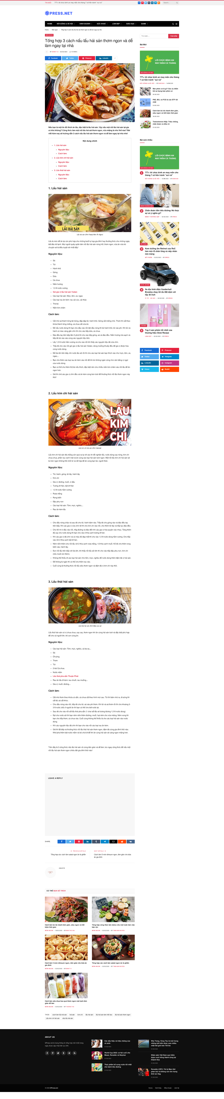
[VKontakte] (36, 173)
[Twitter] (36, 139)
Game (143, 24)
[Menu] (176, 24)
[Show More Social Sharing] (115, 58)
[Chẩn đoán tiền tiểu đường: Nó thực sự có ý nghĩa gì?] (159, 195)
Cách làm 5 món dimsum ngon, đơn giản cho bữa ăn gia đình (66, 964)
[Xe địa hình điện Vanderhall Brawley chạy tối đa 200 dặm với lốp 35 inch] (159, 274)
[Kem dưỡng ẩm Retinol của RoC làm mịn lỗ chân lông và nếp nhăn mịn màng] (159, 233)
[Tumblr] (36, 162)
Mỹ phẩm (144, 244)
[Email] (36, 156)
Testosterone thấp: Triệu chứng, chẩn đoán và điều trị (165, 123)
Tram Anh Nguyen (118, 930)
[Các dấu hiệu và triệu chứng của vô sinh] (97, 1044)
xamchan (161, 83)
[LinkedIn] (36, 145)
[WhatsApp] (36, 185)
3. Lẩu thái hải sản (62, 170)
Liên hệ (176, 1088)
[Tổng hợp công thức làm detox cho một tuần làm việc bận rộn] (113, 909)
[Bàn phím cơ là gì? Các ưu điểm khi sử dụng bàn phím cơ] (145, 91)
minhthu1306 (70, 930)
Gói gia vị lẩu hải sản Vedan (65, 292)
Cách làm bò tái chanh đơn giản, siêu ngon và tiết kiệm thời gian (64, 926)
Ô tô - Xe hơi (145, 284)
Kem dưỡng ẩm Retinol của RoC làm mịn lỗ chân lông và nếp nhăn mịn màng (161, 251)
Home (49, 24)
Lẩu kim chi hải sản (53, 1018)
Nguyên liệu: (63, 150)
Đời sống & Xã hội (65, 24)
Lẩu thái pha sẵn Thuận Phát (65, 676)
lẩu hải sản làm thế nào (104, 1015)
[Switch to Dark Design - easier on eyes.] (173, 24)
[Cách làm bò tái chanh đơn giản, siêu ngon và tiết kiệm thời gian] (66, 909)
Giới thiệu (158, 1088)
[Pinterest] (36, 150)
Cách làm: (62, 153)
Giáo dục (130, 24)
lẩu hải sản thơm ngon (122, 1015)
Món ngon (49, 35)
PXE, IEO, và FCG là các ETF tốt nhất (165, 101)
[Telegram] (36, 179)
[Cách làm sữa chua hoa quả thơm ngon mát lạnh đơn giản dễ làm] (66, 985)
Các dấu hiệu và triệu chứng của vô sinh (117, 1042)
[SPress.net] (58, 13)
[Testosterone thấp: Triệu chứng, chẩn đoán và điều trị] (145, 124)
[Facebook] (36, 133)
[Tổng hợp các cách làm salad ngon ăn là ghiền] (113, 947)
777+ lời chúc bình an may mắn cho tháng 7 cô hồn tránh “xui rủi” (78, 3)
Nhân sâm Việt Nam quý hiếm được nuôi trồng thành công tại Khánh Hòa (163, 1057)
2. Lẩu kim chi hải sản (63, 158)
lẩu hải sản (89, 1015)
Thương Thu (70, 1006)
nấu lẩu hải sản (67, 1018)
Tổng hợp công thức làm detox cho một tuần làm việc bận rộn (113, 926)
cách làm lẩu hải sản (59, 1015)
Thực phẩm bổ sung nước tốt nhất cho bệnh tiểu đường (118, 1066)
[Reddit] (36, 168)
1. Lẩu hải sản (60, 145)
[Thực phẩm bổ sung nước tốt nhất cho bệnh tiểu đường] (97, 1067)
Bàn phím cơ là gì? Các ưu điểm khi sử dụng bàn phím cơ (165, 90)
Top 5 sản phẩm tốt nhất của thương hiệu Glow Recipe (158, 331)
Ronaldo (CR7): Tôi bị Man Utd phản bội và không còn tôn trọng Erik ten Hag (164, 1072)
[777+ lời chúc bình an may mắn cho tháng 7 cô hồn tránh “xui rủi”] (159, 62)
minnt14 (55, 52)
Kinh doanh (85, 24)
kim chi (80, 1015)
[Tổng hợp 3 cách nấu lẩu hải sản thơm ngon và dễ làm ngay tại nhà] (90, 92)
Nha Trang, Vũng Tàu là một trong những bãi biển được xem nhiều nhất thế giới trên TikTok (164, 1043)
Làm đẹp (116, 24)
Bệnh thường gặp (147, 206)
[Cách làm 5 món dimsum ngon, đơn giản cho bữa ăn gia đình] (66, 947)
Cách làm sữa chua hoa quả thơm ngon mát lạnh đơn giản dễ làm (66, 1002)
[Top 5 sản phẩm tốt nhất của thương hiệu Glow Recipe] (159, 315)
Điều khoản (168, 1088)
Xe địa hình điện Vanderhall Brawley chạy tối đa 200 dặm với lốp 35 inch (160, 292)
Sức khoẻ (101, 24)
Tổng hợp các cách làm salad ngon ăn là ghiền (68, 854)
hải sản (72, 1015)
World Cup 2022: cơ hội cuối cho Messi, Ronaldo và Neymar (117, 1054)
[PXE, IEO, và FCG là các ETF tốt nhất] (145, 102)
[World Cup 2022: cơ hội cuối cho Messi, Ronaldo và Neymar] (97, 1055)
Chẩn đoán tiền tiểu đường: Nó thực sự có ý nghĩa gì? (162, 212)
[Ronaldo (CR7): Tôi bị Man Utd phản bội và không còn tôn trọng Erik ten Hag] (143, 1072)
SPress (174, 216)
